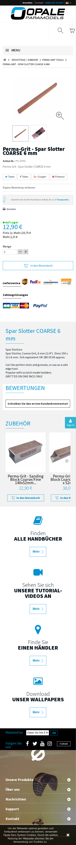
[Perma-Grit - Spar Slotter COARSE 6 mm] (20, 133)
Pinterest (59, 176)
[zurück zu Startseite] (4, 60)
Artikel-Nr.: (9, 161)
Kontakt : (49, 3)
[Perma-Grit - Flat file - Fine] (26, 452)
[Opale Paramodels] (38, 13)
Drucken (11, 209)
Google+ (42, 176)
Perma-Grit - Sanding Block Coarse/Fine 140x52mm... (25, 479)
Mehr (36, 551)
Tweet (10, 176)
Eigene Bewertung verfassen (19, 187)
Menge (7, 246)
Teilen (24, 176)
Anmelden (27, 3)
